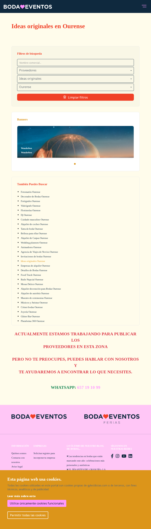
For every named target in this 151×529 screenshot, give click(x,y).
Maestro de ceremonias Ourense (36, 298)
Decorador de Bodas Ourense (35, 196)
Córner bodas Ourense (32, 307)
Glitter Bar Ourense (30, 316)
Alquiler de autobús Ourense (35, 293)
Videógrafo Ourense (31, 205)
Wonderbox (26, 152)
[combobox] (75, 70)
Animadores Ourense (31, 247)
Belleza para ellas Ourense (34, 233)
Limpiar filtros (78, 97)
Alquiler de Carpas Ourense (34, 238)
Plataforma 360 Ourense (33, 321)
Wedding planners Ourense (34, 242)
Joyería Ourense (29, 311)
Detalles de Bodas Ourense (34, 270)
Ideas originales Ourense (33, 261)
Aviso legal (17, 466)
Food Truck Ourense (31, 275)
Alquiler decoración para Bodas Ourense (41, 288)
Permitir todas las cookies (28, 515)
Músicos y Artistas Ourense (34, 302)
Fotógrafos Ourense (30, 201)
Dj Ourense (26, 215)
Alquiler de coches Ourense (34, 224)
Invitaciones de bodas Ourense (36, 256)
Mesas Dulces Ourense (32, 284)
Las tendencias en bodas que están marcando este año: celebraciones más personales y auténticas (85, 460)
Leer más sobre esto (21, 496)
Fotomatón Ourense (30, 192)
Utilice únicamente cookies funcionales (37, 503)
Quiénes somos (18, 453)
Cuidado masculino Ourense (35, 219)
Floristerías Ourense (31, 210)
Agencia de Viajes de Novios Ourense (39, 251)
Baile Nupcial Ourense (32, 279)
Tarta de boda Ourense (32, 228)
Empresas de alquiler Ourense (35, 265)
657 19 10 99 (88, 387)
